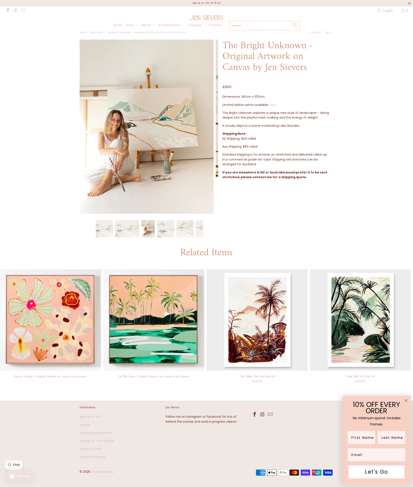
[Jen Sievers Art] (206, 17)
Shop (130, 25)
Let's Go (376, 471)
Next (328, 32)
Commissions (169, 25)
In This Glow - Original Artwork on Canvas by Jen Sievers (153, 320)
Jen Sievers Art (102, 472)
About (146, 25)
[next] (210, 130)
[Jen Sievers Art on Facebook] (7, 10)
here (272, 105)
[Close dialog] (406, 400)
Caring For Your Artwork (97, 441)
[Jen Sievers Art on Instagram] (15, 10)
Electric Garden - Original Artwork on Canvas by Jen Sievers (50, 320)
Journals (194, 25)
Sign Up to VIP (90, 416)
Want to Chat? (91, 449)
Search (85, 425)
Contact (216, 25)
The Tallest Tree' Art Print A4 (257, 320)
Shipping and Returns (95, 433)
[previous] (87, 130)
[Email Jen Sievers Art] (22, 10)
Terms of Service (92, 457)
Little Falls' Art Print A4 (360, 320)
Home (118, 25)
